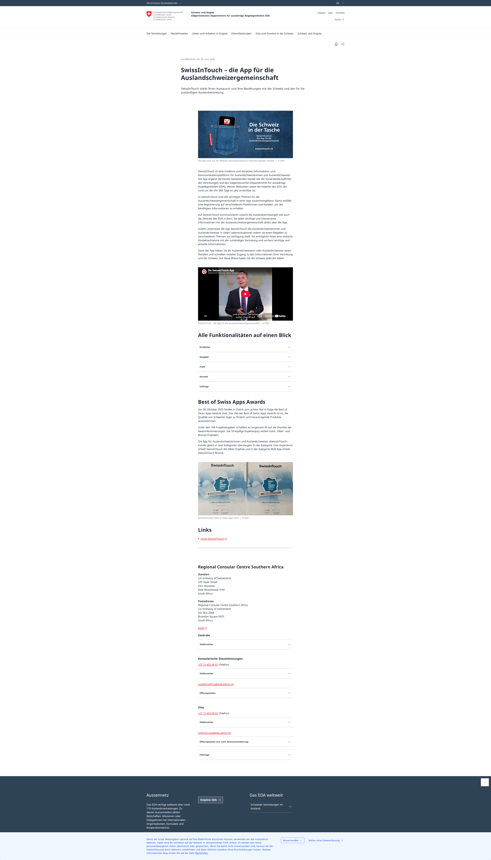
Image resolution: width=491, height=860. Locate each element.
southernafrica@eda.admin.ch (216, 684)
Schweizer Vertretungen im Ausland (267, 806)
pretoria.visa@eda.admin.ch (214, 733)
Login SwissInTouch (212, 538)
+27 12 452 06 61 (208, 664)
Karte (201, 628)
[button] (156, 33)
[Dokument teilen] (342, 44)
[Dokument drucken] (336, 44)
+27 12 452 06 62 (208, 713)
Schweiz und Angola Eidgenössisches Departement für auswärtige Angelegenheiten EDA (230, 14)
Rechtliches (201, 853)
